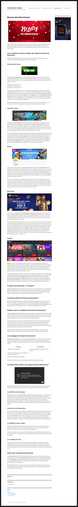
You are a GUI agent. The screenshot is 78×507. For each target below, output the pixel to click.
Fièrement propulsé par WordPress (20, 502)
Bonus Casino (58, 8)
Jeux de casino (66, 8)
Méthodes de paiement (47, 8)
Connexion (10, 491)
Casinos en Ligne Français (33, 8)
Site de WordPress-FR (11, 495)
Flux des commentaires (12, 494)
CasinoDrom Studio (14, 8)
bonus (28, 44)
